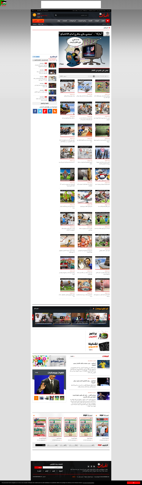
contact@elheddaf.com (37, 476)
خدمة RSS (85, 10)
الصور (35, 21)
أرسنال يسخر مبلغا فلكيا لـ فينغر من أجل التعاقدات (84, 185)
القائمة (90, 349)
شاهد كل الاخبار (45, 103)
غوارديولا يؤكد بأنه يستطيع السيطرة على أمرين (67, 273)
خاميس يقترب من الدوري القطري (41, 92)
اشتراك (40, 467)
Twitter (39, 24)
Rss (42, 24)
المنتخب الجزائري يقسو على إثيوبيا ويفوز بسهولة (102, 140)
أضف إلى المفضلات (92, 10)
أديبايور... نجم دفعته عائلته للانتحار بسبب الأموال (84, 364)
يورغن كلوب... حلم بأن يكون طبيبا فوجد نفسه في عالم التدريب (84, 396)
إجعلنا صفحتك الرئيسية (101, 10)
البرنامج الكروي (38, 60)
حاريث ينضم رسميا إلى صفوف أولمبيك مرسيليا (41, 99)
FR (32, 10)
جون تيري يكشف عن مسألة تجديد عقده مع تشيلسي (84, 273)
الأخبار (103, 21)
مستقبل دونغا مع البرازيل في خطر (68, 118)
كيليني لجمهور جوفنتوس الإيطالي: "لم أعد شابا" (67, 295)
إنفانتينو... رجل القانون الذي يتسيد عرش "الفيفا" (84, 382)
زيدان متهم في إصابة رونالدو (69, 96)
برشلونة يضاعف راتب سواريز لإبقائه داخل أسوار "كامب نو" (102, 96)
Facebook (34, 24)
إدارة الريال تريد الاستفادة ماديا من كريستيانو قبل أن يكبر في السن (85, 118)
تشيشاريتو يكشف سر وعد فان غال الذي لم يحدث (84, 295)
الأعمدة (90, 21)
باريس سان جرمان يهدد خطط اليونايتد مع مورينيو (102, 118)
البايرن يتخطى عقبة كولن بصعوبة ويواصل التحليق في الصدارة (103, 163)
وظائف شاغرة (75, 10)
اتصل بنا (80, 10)
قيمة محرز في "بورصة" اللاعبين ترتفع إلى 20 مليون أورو (67, 251)
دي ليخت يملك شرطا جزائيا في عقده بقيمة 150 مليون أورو (40, 79)
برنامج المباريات (82, 21)
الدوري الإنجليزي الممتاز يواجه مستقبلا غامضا (85, 163)
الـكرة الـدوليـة (52, 60)
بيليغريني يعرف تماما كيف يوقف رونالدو (84, 96)
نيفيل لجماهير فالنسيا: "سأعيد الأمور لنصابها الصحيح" (103, 273)
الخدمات (65, 21)
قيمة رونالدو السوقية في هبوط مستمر (102, 184)
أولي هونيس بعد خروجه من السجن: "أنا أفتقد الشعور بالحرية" (67, 185)
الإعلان (46, 471)
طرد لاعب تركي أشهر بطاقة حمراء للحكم (102, 228)
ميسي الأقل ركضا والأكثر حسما (104, 206)
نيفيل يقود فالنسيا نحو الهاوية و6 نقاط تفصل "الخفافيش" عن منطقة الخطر (67, 140)
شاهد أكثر (36, 308)
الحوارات (97, 21)
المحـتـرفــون (45, 60)
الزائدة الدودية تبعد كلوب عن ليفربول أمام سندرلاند (102, 295)
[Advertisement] (71, 4)
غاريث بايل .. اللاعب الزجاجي (104, 250)
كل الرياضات (72, 21)
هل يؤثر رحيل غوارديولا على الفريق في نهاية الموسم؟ (85, 251)
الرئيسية (108, 10)
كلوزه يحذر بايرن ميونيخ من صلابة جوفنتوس (85, 229)
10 (105, 76)
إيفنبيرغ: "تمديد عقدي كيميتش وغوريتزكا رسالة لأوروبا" (41, 65)
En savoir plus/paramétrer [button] (88, 482)
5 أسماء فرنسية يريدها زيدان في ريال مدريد (67, 162)
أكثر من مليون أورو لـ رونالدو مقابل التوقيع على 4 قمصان (68, 229)
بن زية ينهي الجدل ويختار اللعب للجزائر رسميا (67, 207)
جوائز (59, 21)
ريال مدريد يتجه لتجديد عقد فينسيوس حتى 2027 (42, 72)
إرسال (43, 445)
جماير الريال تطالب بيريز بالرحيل (86, 206)
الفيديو (41, 21)
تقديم (53, 471)
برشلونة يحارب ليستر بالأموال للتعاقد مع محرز (84, 140)
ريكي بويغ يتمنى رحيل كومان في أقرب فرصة (41, 85)
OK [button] (133, 482)
